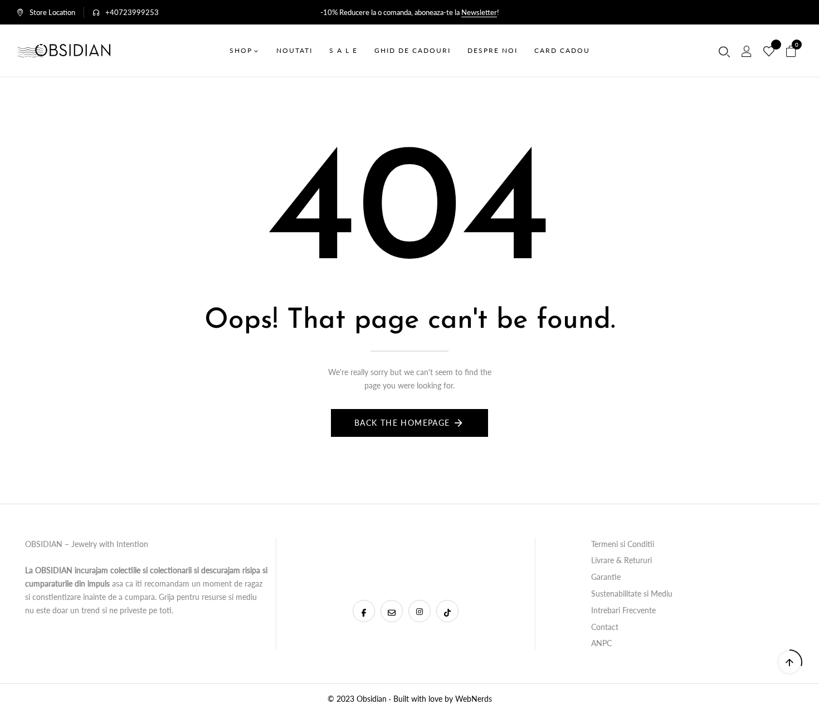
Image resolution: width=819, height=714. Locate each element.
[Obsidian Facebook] (364, 611)
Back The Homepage (402, 422)
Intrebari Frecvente (623, 610)
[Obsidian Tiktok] (447, 611)
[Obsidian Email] (392, 611)
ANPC (601, 643)
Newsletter (479, 12)
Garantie (606, 577)
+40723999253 (132, 12)
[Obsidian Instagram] (419, 611)
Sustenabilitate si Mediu (631, 593)
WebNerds (473, 698)
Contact (604, 627)
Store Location (52, 12)
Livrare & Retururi (621, 560)
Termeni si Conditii (622, 544)
